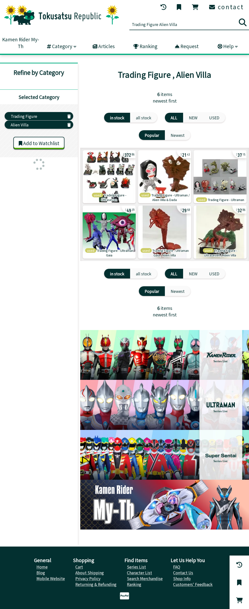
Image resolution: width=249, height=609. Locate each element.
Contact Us (183, 572)
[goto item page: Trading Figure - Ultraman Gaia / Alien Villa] (164, 232)
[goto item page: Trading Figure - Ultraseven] (109, 176)
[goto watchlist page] (179, 7)
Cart (79, 567)
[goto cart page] (195, 7)
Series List (136, 567)
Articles (106, 46)
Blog (40, 572)
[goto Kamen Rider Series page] (164, 355)
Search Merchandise (145, 578)
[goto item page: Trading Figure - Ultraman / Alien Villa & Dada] (164, 176)
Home (42, 567)
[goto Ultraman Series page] (164, 405)
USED (214, 118)
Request (189, 46)
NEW (193, 118)
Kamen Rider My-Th (20, 43)
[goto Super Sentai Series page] (164, 455)
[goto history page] (164, 7)
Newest (178, 135)
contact (230, 6)
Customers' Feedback (193, 584)
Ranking (148, 46)
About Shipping (89, 572)
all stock (143, 118)
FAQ (176, 567)
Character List (139, 572)
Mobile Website (50, 578)
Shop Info (182, 578)
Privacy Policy (87, 578)
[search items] (243, 22)
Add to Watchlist (40, 143)
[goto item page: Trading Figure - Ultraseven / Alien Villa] (220, 232)
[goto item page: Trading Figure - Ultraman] (220, 176)
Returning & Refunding (95, 584)
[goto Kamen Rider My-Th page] (164, 505)
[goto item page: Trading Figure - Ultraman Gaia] (109, 232)
